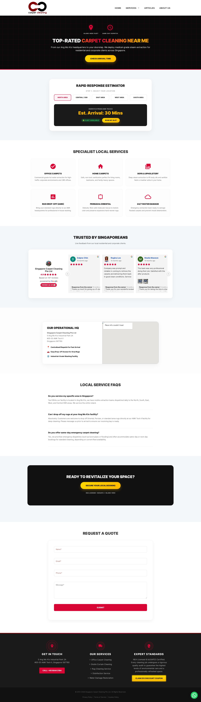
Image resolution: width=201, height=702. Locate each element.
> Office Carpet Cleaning (100, 660)
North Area (63, 97)
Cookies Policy (113, 697)
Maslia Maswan (151, 258)
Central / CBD (81, 97)
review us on (47, 285)
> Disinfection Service (100, 673)
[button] (194, 695)
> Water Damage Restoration (100, 678)
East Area (100, 97)
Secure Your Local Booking (100, 485)
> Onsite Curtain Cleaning (100, 664)
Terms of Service (100, 697)
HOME (118, 8)
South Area (138, 97)
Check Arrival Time (100, 58)
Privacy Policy (87, 697)
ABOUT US (164, 8)
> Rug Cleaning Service (100, 669)
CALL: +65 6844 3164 (52, 670)
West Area (119, 97)
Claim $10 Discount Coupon (149, 678)
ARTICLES (149, 8)
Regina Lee (116, 258)
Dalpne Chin (82, 258)
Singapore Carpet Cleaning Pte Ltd (48, 270)
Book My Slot (111, 120)
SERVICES (131, 8)
